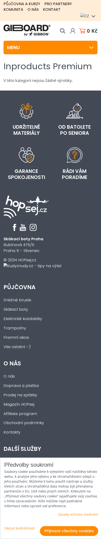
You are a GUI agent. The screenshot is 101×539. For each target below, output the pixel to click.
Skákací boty (16, 309)
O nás (33, 9)
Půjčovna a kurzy (22, 4)
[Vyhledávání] (62, 31)
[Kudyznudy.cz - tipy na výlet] (33, 266)
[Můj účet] (73, 30)
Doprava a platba (21, 385)
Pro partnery (58, 4)
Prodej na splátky (20, 395)
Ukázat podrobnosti (19, 528)
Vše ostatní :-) (17, 347)
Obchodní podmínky (24, 423)
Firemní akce (16, 337)
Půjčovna (19, 287)
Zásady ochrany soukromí (78, 514)
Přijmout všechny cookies (69, 531)
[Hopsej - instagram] (33, 229)
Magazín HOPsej (19, 404)
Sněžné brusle (17, 300)
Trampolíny (15, 328)
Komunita (13, 9)
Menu (13, 47)
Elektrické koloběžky (23, 318)
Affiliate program (20, 413)
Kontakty (12, 432)
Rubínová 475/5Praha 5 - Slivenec (23, 244)
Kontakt (52, 9)
